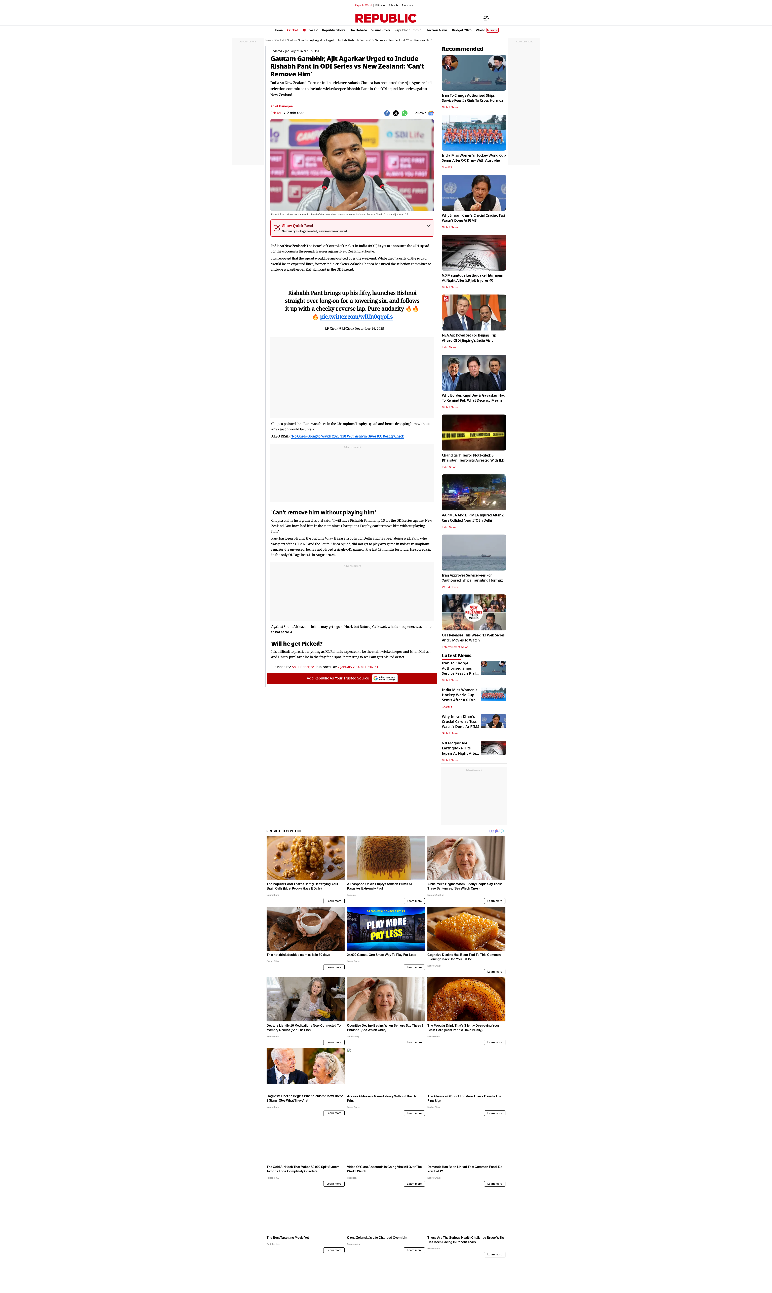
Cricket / (280, 40)
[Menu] (484, 18)
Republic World (363, 5)
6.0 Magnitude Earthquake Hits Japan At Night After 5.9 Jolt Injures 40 (472, 278)
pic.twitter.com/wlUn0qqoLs (356, 316)
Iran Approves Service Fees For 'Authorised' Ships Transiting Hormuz (472, 578)
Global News (450, 107)
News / (269, 40)
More (490, 30)
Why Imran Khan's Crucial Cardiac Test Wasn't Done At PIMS (473, 218)
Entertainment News (455, 647)
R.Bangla (393, 5)
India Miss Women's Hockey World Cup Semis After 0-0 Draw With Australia (474, 158)
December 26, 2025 (369, 328)
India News (449, 347)
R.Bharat (380, 5)
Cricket (275, 112)
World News (450, 587)
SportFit (447, 167)
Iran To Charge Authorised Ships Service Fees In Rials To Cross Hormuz (472, 98)
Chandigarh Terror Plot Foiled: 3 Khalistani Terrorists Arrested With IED (473, 458)
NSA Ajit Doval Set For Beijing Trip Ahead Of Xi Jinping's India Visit (469, 338)
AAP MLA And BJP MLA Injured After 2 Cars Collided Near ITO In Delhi (472, 518)
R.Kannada (408, 5)
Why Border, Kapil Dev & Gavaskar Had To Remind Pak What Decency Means (473, 398)
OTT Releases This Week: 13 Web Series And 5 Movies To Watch (473, 638)
